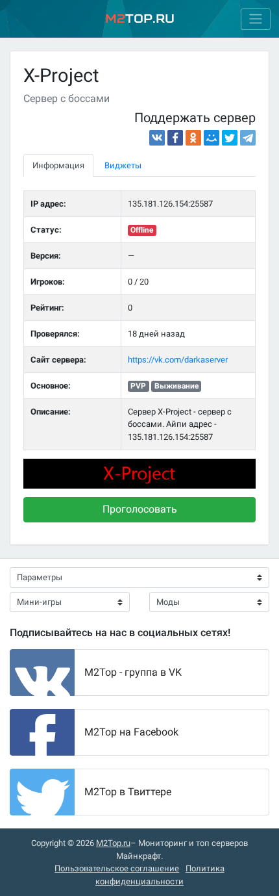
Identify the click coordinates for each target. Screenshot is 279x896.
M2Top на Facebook (131, 732)
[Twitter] (229, 138)
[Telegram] (248, 138)
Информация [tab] (58, 165)
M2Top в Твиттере (127, 792)
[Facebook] (175, 138)
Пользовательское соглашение (117, 868)
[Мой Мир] (211, 138)
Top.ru (140, 18)
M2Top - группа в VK (133, 672)
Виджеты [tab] (122, 165)
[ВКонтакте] (157, 138)
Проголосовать (140, 509)
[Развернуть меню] (256, 19)
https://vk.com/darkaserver (178, 360)
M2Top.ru (113, 843)
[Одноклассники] (193, 138)
